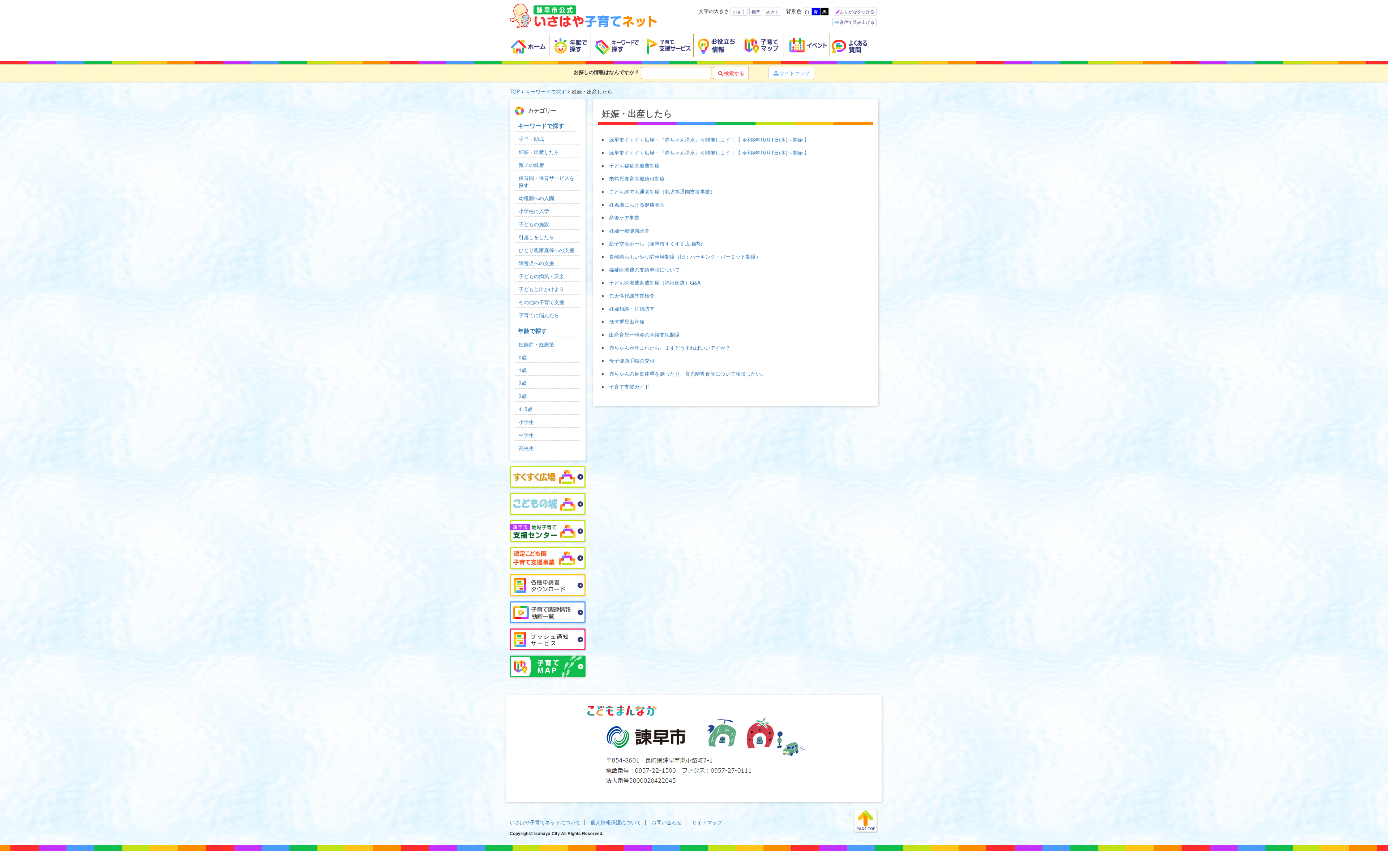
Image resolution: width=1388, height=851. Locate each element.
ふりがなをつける (857, 11)
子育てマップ (761, 45)
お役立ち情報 (716, 45)
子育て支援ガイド (629, 386)
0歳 (523, 357)
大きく (772, 11)
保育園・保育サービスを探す (546, 181)
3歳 (523, 395)
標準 (755, 11)
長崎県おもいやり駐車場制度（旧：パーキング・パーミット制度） (685, 256)
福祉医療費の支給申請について (644, 269)
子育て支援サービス (668, 45)
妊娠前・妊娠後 (536, 344)
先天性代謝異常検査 (632, 295)
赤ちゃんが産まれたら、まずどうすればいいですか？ (670, 347)
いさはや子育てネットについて (545, 822)
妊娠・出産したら (539, 151)
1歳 (523, 369)
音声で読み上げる (856, 22)
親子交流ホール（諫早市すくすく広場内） (657, 243)
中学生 (526, 435)
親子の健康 (531, 164)
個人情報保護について (616, 822)
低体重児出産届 (626, 321)
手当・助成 (531, 138)
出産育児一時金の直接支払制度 (644, 334)
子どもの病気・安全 (541, 276)
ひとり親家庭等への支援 (546, 250)
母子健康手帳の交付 (632, 360)
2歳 (523, 382)
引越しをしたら (536, 237)
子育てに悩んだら (539, 315)
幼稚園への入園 (536, 198)
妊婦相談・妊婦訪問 (632, 308)
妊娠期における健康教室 (637, 204)
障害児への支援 (536, 263)
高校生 (526, 448)
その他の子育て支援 (541, 302)
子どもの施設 (534, 224)
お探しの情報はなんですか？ (606, 71)
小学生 (526, 422)
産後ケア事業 (624, 217)
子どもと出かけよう (541, 289)
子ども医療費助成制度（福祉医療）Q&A (655, 282)
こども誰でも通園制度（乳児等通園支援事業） (662, 191)
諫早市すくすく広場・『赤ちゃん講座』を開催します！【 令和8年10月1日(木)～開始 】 (709, 139)
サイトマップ (792, 73)
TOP (515, 91)
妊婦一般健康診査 (629, 230)
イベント (807, 45)
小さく (739, 11)
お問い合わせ (666, 822)
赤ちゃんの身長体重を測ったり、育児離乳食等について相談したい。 (687, 373)
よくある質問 (854, 45)
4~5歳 (525, 408)
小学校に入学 (534, 211)
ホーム (529, 45)
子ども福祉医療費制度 (634, 165)
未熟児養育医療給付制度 (637, 178)
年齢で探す (570, 45)
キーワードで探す (616, 45)
